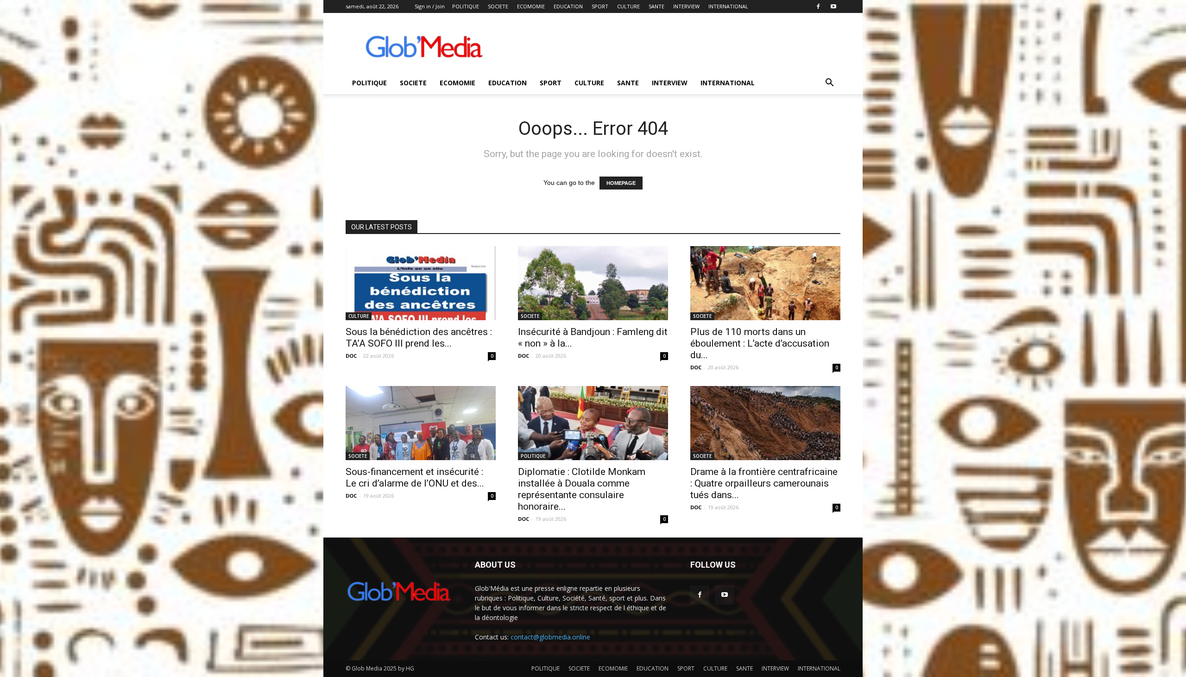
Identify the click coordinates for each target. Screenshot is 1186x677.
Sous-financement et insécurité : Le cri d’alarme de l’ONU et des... (415, 477)
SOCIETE (498, 6)
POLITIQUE (465, 6)
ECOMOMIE (531, 6)
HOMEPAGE (621, 183)
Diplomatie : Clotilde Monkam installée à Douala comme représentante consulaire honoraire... (581, 489)
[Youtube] (833, 6)
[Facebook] (818, 6)
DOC (351, 355)
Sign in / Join (430, 6)
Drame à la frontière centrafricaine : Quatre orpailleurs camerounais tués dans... (764, 483)
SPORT (600, 6)
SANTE (656, 6)
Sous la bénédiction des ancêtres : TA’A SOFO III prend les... (419, 337)
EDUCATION (568, 6)
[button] (829, 83)
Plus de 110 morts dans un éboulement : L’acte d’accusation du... (759, 343)
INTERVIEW (686, 6)
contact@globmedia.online (550, 637)
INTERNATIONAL (728, 6)
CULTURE (628, 6)
